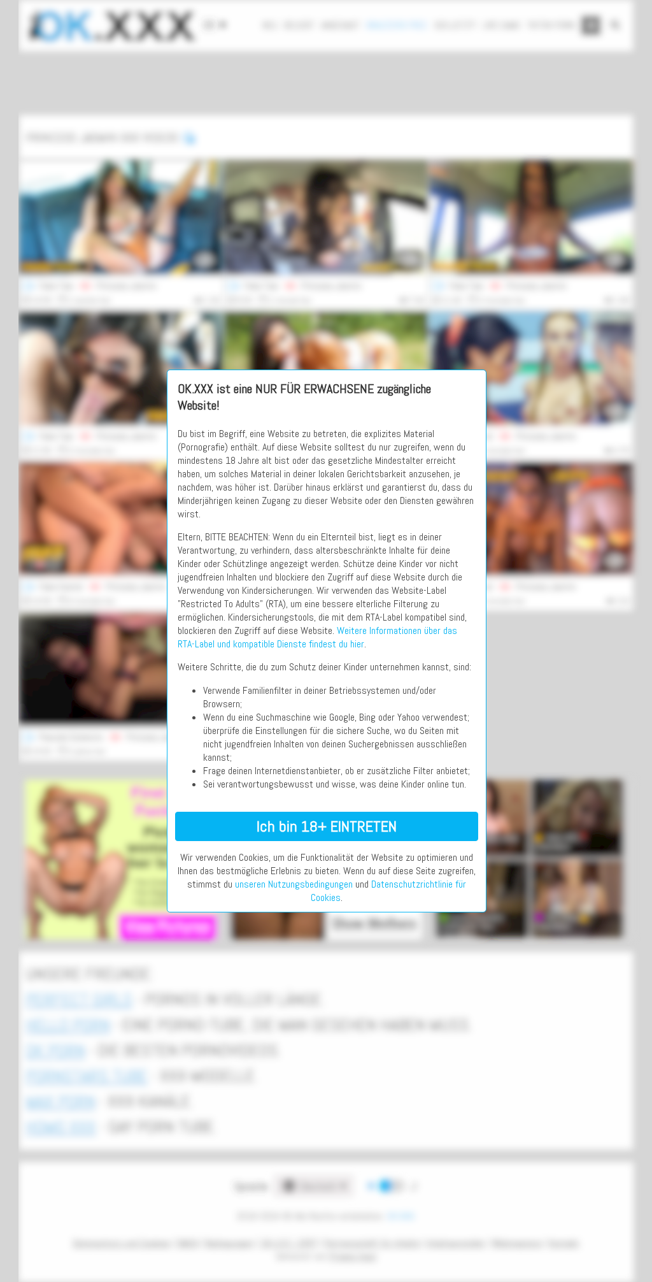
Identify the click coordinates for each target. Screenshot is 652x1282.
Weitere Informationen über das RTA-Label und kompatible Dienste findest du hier (317, 637)
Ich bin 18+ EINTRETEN (327, 826)
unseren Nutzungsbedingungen (294, 884)
